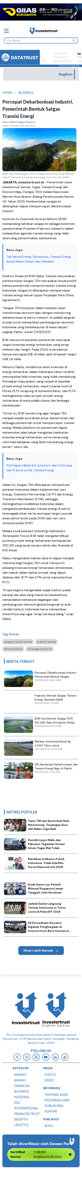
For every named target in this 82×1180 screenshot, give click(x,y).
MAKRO (20, 1080)
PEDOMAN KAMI (57, 1100)
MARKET (20, 1074)
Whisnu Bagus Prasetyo (22, 122)
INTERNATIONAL (26, 1108)
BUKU (49, 1126)
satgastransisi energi (18, 641)
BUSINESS (21, 1091)
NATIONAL (22, 1097)
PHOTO (50, 1074)
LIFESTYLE (21, 1125)
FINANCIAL (22, 1086)
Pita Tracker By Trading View (69, 66)
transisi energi (46, 641)
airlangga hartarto (39, 648)
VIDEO (49, 1080)
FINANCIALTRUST (27, 1114)
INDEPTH (21, 1119)
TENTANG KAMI (56, 1094)
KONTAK (51, 1111)
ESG (17, 1102)
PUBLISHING (54, 1106)
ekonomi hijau (13, 648)
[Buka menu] (6, 31)
